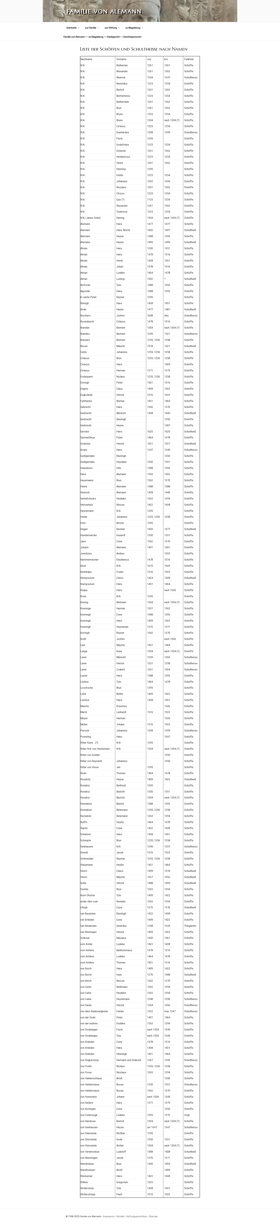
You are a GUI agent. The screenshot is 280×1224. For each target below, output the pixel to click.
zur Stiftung (111, 27)
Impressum (109, 1216)
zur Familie (90, 27)
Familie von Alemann (104, 11)
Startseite (71, 27)
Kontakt (120, 1216)
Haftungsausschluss (136, 1216)
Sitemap (153, 1216)
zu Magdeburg (132, 27)
